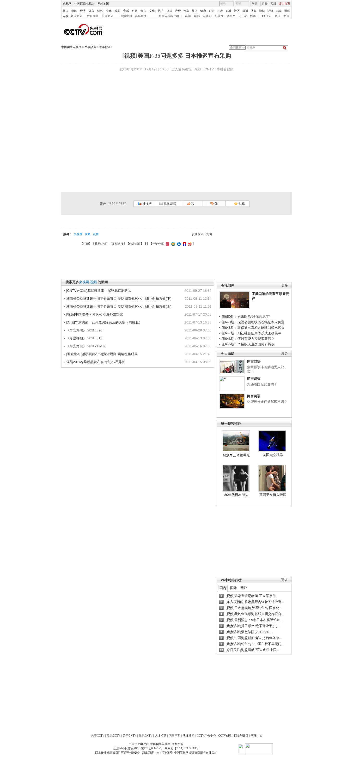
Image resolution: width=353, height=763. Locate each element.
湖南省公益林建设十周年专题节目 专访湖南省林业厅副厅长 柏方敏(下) (118, 298)
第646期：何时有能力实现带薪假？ (248, 339)
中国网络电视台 (84, 3)
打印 (86, 243)
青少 (143, 10)
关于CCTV (97, 735)
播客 (253, 16)
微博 (245, 10)
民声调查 (254, 379)
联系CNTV (145, 735)
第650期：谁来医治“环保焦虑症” (246, 316)
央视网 (67, 3)
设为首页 (284, 3)
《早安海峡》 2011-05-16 (85, 346)
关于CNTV (129, 735)
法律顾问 (188, 735)
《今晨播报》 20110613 (84, 338)
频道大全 (76, 16)
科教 (135, 10)
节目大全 (107, 16)
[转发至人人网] (178, 243)
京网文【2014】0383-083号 (182, 748)
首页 (65, 10)
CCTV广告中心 (206, 735)
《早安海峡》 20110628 (84, 330)
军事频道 (90, 47)
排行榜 (146, 203)
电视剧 (207, 16)
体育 (91, 10)
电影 (197, 16)
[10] (124, 203)
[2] (110, 203)
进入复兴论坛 (181, 69)
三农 (220, 10)
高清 (188, 16)
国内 (222, 588)
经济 (83, 10)
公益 (169, 10)
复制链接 (117, 243)
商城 (228, 10)
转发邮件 (135, 243)
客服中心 (256, 735)
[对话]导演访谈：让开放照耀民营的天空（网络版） (104, 322)
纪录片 (219, 16)
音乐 (126, 10)
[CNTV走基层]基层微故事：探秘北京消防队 (98, 291)
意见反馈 (169, 203)
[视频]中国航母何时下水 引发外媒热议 (94, 314)
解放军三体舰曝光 (236, 455)
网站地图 (103, 3)
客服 (273, 3)
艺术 (161, 10)
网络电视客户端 (169, 16)
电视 (65, 16)
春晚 (109, 10)
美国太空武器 (273, 455)
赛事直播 (140, 16)
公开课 (242, 16)
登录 (255, 4)
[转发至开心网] (166, 243)
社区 (237, 10)
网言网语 (254, 361)
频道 (277, 16)
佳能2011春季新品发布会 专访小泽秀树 (95, 362)
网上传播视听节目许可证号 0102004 (117, 752)
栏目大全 (92, 16)
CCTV (266, 16)
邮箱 (279, 10)
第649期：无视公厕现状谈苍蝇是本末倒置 (253, 322)
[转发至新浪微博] (189, 243)
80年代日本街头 (236, 495)
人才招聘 (160, 735)
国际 (233, 588)
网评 (243, 588)
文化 (152, 10)
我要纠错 (100, 243)
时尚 (211, 10)
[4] (113, 203)
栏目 (286, 16)
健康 (203, 10)
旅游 (195, 10)
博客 (253, 10)
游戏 (287, 10)
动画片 (230, 16)
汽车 (186, 10)
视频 (88, 234)
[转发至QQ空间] (172, 243)
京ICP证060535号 (152, 748)
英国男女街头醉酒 (272, 495)
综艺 (100, 10)
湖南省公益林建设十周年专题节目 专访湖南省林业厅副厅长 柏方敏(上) (118, 306)
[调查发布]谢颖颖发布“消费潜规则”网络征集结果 (102, 354)
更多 (284, 285)
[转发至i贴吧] (184, 243)
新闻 (74, 10)
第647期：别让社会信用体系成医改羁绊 (251, 333)
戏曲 (117, 10)
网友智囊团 (241, 735)
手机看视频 (225, 69)
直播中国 (126, 16)
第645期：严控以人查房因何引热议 (248, 344)
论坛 (262, 10)
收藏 (241, 203)
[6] (117, 203)
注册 (265, 4)
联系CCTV (113, 735)
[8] (120, 203)
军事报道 (105, 47)
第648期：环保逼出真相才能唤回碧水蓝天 (253, 328)
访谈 (270, 10)
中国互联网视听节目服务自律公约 (195, 752)
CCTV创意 (225, 735)
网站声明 (174, 735)
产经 (178, 10)
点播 (96, 234)
